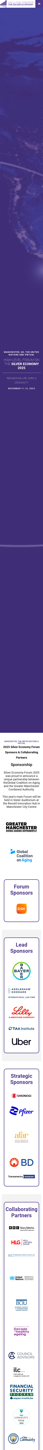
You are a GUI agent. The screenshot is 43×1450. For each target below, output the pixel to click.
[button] (39, 4)
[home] (16, 4)
